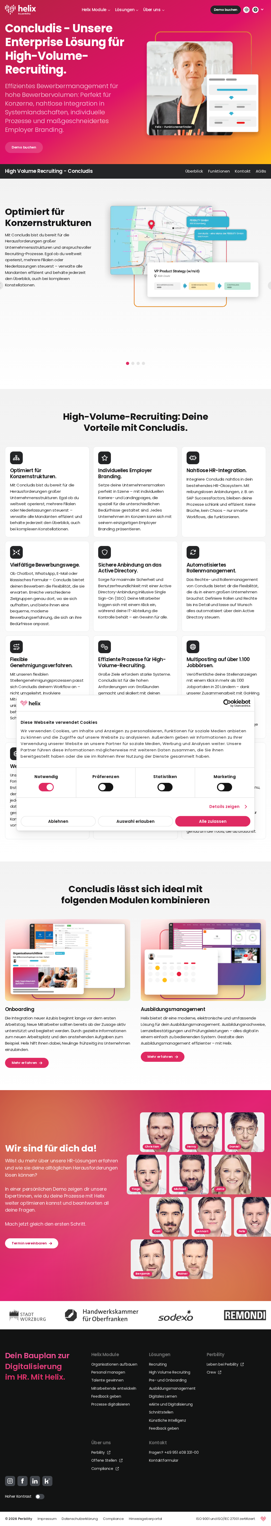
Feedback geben (106, 1396)
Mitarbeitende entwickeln (114, 1388)
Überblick (194, 171)
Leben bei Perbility (223, 1364)
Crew (212, 1372)
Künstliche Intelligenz (167, 1420)
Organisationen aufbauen (114, 1364)
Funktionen (219, 171)
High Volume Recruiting (169, 1372)
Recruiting (158, 1364)
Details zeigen (224, 806)
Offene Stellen (104, 1460)
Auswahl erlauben (135, 821)
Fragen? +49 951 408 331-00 (174, 1452)
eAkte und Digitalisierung (171, 1404)
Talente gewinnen (107, 1380)
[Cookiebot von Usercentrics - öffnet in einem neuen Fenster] (227, 703)
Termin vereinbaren (29, 1242)
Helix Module (94, 9)
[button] (127, 363)
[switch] (105, 787)
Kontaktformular (163, 1460)
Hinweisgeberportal (145, 1518)
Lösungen (125, 9)
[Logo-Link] (20, 10)
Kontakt (243, 171)
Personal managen (108, 1372)
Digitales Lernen (163, 1396)
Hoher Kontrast (18, 1496)
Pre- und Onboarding (168, 1380)
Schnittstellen (161, 1412)
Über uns (152, 9)
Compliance (102, 1468)
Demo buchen (225, 9)
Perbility (98, 1452)
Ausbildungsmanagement (172, 1388)
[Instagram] (10, 1481)
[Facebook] (22, 1481)
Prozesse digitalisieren (110, 1404)
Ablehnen (58, 821)
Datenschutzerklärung (80, 1518)
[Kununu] (47, 1481)
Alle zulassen (213, 821)
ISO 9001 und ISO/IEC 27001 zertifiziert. (225, 1518)
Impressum (47, 1518)
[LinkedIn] (35, 1481)
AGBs (261, 171)
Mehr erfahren (24, 1062)
